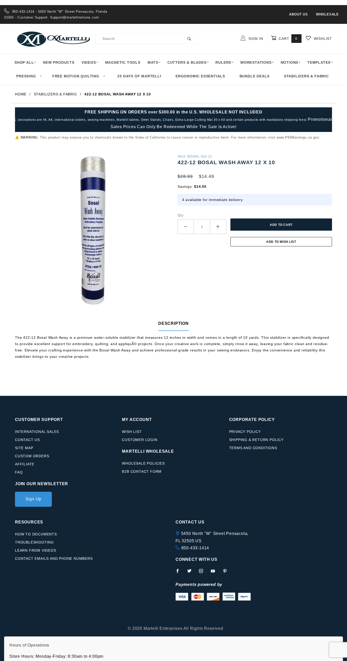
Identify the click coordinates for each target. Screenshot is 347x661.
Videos (89, 62)
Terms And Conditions (253, 448)
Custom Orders (32, 456)
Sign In (255, 39)
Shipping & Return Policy (256, 440)
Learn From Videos (35, 550)
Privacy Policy (245, 432)
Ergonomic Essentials (200, 76)
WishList (322, 39)
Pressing (26, 76)
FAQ (19, 472)
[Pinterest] (227, 573)
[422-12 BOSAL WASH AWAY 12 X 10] (92, 232)
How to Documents (36, 534)
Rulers (223, 62)
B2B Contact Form (142, 471)
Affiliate (24, 464)
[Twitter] (191, 573)
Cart (287, 39)
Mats (153, 62)
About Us (298, 14)
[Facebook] (180, 573)
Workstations (256, 62)
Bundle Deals (255, 76)
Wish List (131, 432)
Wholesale (327, 14)
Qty (180, 215)
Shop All (24, 62)
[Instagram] (203, 573)
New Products (58, 62)
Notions (289, 62)
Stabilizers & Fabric (306, 76)
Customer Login (139, 440)
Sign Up (33, 499)
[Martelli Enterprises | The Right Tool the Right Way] (53, 38)
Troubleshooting (34, 542)
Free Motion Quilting (75, 76)
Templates (318, 62)
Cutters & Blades (187, 62)
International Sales (37, 432)
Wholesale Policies (143, 463)
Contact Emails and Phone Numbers (54, 558)
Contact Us (27, 440)
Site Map (24, 448)
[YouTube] (215, 573)
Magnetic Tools (122, 62)
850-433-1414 (195, 548)
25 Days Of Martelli (139, 76)
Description (173, 323)
